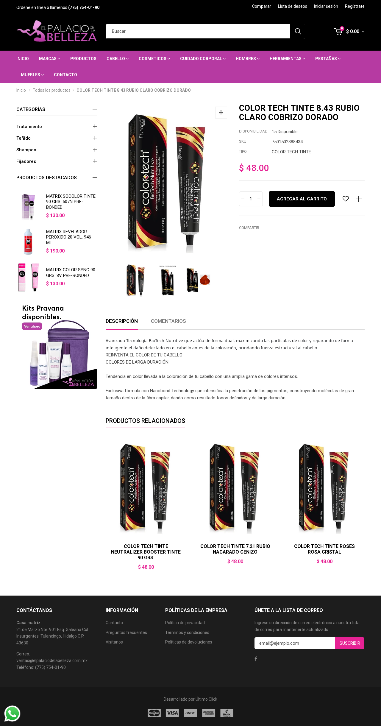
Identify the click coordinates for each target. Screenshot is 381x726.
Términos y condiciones (187, 632)
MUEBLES (31, 74)
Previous (106, 507)
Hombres (246, 58)
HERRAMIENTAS (286, 58)
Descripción (122, 321)
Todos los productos (52, 90)
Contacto (65, 74)
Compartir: (249, 227)
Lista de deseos (292, 6)
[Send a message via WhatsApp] (12, 713)
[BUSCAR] (297, 31)
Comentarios (168, 321)
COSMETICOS (153, 58)
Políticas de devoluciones (188, 642)
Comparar (261, 6)
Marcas (48, 58)
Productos (83, 58)
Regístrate (355, 6)
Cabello (116, 58)
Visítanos (114, 642)
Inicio (22, 58)
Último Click (206, 699)
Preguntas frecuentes (126, 632)
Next (365, 507)
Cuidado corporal (201, 58)
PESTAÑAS (326, 58)
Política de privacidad (185, 622)
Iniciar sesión (326, 6)
